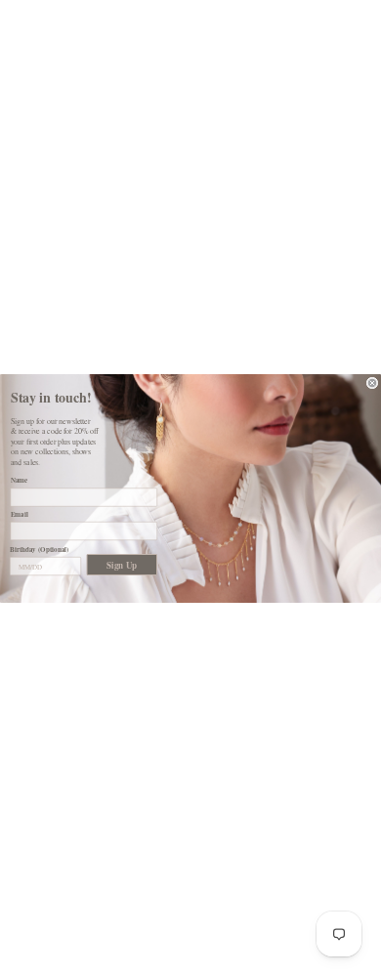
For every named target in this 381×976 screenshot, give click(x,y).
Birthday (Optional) (39, 548)
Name (19, 480)
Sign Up (121, 564)
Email (19, 513)
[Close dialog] (372, 383)
